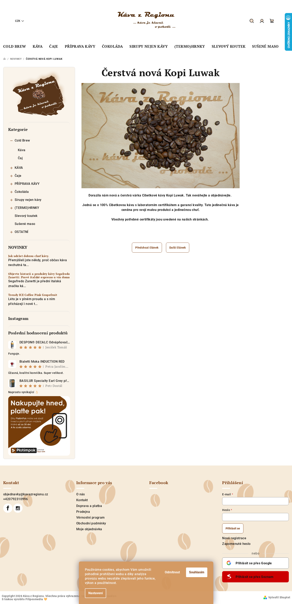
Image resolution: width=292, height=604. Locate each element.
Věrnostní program (90, 517)
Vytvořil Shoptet (279, 597)
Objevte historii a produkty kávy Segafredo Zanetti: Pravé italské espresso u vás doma (39, 275)
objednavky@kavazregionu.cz (25, 494)
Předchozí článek (146, 247)
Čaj (20, 158)
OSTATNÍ (21, 232)
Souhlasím (196, 572)
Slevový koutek (26, 216)
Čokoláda (22, 192)
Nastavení (95, 593)
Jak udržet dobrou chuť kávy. (28, 256)
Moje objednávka (89, 529)
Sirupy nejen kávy (28, 200)
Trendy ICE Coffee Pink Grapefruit (32, 295)
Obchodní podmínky (91, 523)
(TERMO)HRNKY (27, 208)
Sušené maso (25, 224)
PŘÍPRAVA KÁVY (27, 184)
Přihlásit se (233, 528)
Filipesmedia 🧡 (36, 599)
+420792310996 (15, 499)
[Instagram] (17, 508)
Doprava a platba (89, 506)
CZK (17, 20)
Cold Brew (22, 140)
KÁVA (19, 168)
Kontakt (82, 500)
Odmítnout (172, 572)
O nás (80, 494)
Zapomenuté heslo (236, 544)
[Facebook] (7, 508)
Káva (21, 150)
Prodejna (83, 512)
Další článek (177, 247)
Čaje (18, 176)
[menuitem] (14, 46)
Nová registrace (234, 538)
